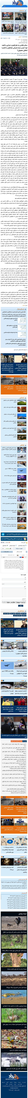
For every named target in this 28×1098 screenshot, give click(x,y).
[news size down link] (5, 38)
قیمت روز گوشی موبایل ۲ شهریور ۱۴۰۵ (21, 33)
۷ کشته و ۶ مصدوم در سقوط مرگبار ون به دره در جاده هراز (21, 692)
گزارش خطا (23, 542)
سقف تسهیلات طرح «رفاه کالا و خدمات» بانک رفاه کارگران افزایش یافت (14, 782)
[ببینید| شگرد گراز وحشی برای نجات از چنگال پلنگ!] (14, 942)
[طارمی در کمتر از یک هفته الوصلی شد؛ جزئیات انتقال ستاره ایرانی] (7, 701)
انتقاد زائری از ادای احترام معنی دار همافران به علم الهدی (14, 312)
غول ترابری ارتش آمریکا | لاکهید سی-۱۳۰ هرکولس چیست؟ (10, 455)
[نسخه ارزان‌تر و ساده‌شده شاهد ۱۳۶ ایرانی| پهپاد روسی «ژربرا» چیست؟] (22, 526)
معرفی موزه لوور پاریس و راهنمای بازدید (9, 429)
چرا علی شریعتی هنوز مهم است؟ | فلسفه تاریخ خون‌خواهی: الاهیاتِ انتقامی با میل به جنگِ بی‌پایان (21, 367)
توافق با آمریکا (6, 613)
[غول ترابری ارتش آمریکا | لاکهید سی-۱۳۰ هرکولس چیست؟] (22, 457)
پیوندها (15, 1082)
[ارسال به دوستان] (3, 38)
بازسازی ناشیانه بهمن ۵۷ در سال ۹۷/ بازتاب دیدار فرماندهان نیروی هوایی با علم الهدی (15, 340)
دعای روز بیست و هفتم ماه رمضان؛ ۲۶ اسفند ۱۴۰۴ (16, 902)
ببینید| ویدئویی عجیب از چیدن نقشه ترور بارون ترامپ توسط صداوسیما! (21, 829)
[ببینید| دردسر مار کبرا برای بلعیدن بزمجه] (14, 960)
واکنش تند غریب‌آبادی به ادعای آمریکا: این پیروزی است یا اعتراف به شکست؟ (14, 763)
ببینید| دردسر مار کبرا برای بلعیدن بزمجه (17, 969)
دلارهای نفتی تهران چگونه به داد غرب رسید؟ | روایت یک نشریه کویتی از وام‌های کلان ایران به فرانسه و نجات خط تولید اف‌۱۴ (7, 368)
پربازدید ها (20, 741)
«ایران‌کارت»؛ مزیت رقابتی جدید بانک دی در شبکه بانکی (15, 757)
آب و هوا (3, 1082)
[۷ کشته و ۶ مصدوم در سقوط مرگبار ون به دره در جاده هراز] (20, 685)
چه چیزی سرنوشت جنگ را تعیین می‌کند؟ (8, 22)
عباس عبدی (16, 350)
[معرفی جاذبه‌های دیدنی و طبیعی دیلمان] (22, 402)
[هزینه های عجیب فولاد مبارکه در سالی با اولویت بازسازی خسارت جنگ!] (7, 624)
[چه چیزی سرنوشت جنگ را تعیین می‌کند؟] (7, 16)
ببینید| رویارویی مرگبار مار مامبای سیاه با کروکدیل (15, 1006)
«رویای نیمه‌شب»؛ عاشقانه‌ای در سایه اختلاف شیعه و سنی (9, 490)
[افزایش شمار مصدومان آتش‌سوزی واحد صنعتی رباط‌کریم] (20, 862)
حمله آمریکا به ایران (17, 615)
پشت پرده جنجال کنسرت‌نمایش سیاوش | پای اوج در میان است (21, 22)
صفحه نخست (24, 37)
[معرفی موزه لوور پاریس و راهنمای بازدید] (22, 430)
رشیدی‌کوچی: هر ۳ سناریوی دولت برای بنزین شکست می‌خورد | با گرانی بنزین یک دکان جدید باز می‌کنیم (14, 791)
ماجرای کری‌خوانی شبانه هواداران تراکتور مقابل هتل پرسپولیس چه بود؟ (21, 709)
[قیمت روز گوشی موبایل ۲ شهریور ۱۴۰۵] (20, 28)
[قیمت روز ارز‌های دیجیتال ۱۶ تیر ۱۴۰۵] (7, 862)
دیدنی (24, 716)
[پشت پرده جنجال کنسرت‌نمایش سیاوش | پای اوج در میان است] (20, 16)
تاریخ (23, 354)
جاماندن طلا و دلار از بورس (7, 651)
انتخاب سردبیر (21, 619)
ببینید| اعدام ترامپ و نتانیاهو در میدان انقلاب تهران (7, 829)
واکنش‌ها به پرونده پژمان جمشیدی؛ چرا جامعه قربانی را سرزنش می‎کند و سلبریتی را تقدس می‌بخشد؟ (14, 767)
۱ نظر (21, 41)
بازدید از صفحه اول (21, 545)
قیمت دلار (18, 613)
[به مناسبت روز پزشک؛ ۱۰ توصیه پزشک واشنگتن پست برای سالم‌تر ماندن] (7, 842)
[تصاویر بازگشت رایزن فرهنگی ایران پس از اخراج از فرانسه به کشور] (14, 725)
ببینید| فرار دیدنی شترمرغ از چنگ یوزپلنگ (16, 988)
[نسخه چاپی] (1, 38)
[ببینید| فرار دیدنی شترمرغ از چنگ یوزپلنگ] (14, 978)
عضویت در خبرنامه (19, 548)
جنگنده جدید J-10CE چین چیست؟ (10, 469)
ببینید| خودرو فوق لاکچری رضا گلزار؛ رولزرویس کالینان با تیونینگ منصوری (9, 448)
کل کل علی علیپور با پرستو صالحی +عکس (10, 319)
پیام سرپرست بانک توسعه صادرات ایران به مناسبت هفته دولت (14, 745)
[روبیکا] (14, 539)
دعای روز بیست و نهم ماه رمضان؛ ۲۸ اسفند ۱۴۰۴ (16, 898)
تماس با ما (24, 1082)
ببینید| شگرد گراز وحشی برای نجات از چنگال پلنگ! (14, 951)
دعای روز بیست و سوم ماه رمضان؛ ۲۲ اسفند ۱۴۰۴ (16, 908)
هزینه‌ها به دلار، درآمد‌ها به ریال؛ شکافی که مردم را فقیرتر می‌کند (14, 778)
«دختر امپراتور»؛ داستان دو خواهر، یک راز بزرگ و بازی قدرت (9, 518)
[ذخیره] (4, 38)
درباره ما (19, 1082)
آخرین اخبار (24, 741)
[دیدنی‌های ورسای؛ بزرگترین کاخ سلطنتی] (22, 423)
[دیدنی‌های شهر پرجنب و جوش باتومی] (22, 416)
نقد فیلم (24, 615)
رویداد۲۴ (25, 79)
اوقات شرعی (20, 1084)
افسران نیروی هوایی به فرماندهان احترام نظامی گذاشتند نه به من (15, 344)
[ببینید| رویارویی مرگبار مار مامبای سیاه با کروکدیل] (14, 997)
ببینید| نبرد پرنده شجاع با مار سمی (18, 1050)
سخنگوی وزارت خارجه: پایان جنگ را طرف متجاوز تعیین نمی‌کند (14, 752)
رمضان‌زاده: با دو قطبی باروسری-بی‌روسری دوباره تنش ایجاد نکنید (13, 888)
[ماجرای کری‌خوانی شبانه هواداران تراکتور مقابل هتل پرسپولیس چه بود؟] (20, 701)
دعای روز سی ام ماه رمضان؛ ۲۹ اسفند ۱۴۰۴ (17, 896)
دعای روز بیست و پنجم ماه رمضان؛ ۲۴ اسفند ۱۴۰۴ (16, 906)
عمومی (20, 37)
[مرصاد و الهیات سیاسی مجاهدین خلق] (7, 381)
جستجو (11, 1082)
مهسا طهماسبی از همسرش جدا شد (9, 503)
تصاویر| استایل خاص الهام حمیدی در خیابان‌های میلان (9, 483)
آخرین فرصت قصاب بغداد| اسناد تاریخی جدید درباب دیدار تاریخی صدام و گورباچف (21, 389)
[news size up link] (9, 38)
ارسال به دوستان (12, 545)
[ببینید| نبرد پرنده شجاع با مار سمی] (14, 1038)
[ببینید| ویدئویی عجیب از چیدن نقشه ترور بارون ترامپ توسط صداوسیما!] (20, 822)
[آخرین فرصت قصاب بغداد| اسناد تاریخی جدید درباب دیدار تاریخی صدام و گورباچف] (20, 381)
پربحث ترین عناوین (14, 741)
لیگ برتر (22, 697)
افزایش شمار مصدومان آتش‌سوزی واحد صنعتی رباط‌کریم (22, 869)
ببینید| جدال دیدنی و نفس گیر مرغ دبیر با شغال (15, 932)
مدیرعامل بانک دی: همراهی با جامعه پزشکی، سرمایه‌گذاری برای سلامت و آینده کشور (14, 760)
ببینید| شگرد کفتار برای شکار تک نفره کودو (16, 1069)
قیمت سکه (24, 613)
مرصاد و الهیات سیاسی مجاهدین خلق (8, 388)
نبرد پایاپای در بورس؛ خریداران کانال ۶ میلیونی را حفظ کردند (21, 653)
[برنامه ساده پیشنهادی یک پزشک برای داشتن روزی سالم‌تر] (20, 842)
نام (25, 577)
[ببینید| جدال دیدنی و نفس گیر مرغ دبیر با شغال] (14, 923)
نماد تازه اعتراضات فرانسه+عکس (10, 332)
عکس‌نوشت (23, 376)
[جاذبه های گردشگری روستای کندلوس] (22, 437)
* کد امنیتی (24, 598)
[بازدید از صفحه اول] (25, 545)
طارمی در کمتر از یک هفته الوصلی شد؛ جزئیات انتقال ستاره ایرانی (7, 709)
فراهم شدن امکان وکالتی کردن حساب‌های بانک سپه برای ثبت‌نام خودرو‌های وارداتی (14, 748)
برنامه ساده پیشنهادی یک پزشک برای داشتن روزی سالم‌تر (21, 850)
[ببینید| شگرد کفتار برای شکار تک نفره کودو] (14, 1060)
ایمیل (25, 582)
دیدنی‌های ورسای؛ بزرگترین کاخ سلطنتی (10, 422)
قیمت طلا (12, 613)
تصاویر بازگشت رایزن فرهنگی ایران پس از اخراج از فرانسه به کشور (14, 736)
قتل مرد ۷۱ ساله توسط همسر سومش (7, 692)
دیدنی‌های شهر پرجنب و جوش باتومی (10, 415)
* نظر (25, 586)
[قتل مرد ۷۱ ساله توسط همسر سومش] (7, 685)
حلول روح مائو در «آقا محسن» (8, 33)
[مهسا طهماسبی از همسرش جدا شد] (22, 506)
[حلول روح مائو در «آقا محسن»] (7, 28)
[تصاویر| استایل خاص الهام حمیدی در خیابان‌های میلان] (22, 485)
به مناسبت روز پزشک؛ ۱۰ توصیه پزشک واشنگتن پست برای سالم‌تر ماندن (7, 850)
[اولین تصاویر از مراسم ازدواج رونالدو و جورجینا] (22, 513)
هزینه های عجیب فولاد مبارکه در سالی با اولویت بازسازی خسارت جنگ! (8, 631)
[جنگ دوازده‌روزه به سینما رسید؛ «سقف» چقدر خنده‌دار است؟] (22, 464)
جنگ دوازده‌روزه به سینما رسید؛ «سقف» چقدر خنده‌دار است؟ (10, 462)
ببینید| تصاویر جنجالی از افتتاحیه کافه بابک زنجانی (16, 789)
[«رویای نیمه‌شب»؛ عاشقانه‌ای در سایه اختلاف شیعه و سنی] (22, 492)
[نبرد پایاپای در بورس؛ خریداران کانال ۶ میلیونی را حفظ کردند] (20, 645)
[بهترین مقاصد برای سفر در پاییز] (22, 409)
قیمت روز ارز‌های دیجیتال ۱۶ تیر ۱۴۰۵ (7, 868)
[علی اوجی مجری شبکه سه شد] (22, 478)
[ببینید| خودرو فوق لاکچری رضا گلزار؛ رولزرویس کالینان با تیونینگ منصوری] (22, 450)
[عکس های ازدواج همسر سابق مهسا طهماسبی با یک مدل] (22, 499)
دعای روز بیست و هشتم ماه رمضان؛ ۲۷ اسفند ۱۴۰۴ (16, 900)
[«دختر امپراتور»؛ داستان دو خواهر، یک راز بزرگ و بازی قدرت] (22, 520)
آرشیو (7, 1082)
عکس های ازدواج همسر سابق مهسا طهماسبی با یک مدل (9, 497)
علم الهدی (20, 350)
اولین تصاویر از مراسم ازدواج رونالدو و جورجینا (9, 511)
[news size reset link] (8, 38)
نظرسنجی (10, 1084)
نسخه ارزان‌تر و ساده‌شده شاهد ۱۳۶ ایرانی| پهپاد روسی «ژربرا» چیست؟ (9, 525)
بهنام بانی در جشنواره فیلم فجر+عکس (12, 326)
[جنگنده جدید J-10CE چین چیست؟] (22, 471)
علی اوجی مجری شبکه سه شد (10, 475)
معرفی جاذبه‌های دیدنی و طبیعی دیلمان (9, 401)
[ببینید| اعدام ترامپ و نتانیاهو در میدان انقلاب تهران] (7, 822)
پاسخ (4, 557)
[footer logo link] (13, 1077)
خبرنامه (15, 1084)
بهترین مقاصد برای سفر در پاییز (10, 407)
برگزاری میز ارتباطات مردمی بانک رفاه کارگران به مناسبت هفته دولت (14, 786)
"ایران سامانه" (11, 1090)
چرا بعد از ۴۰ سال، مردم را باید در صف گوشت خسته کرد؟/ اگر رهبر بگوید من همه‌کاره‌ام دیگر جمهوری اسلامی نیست (14, 315)
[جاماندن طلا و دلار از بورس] (7, 645)
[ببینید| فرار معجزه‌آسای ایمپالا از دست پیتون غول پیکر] (14, 1015)
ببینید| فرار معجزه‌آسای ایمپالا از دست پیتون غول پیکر (15, 1025)
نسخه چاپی (4, 545)
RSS (7, 1084)
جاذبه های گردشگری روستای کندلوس (10, 436)
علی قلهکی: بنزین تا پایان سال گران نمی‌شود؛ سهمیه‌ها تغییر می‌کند (13, 886)
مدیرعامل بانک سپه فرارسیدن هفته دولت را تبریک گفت (15, 755)
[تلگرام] (14, 534)
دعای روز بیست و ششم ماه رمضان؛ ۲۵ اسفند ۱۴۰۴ (16, 904)
